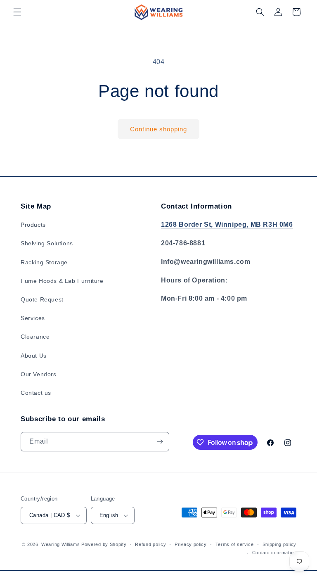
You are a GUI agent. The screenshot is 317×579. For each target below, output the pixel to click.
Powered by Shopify (104, 544)
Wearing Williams (60, 544)
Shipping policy (280, 544)
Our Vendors (39, 374)
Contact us (36, 392)
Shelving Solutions (47, 243)
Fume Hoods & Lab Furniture (62, 281)
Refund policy (150, 544)
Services (33, 318)
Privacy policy (191, 544)
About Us (34, 355)
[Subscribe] (160, 441)
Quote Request (42, 299)
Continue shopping (158, 129)
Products (33, 224)
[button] (17, 12)
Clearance (35, 336)
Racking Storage (44, 262)
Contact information (274, 552)
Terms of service (234, 544)
